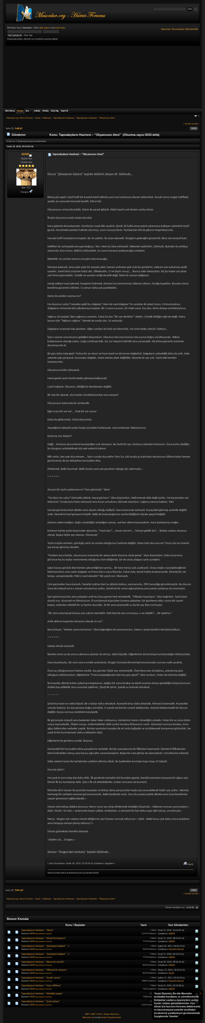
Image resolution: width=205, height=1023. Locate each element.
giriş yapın (44, 27)
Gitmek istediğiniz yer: (175, 907)
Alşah (171, 973)
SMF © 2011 (96, 1014)
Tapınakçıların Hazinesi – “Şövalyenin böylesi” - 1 (45, 946)
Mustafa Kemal (176, 949)
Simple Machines (111, 1014)
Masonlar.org (88, 1017)
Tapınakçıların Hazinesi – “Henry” (37, 930)
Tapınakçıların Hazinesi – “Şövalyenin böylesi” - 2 (45, 954)
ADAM (25, 154)
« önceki (187, 124)
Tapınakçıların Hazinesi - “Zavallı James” (41, 978)
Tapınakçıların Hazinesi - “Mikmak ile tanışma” (44, 970)
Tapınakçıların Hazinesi (43, 934)
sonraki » (195, 124)
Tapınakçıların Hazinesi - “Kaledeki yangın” (42, 994)
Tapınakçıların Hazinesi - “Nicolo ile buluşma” (43, 938)
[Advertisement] (102, 76)
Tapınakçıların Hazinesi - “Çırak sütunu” (40, 1001)
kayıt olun (60, 27)
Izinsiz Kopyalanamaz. (111, 1017)
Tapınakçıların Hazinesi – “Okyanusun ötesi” (78, 154)
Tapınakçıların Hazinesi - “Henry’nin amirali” (42, 962)
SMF (87, 1014)
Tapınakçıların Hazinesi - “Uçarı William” (41, 985)
